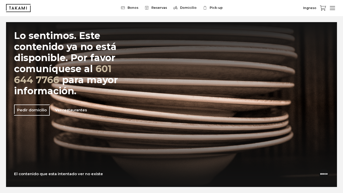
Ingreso (309, 8)
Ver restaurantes (71, 110)
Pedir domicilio (32, 110)
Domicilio (188, 8)
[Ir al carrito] (322, 8)
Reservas (159, 8)
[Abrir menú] (332, 8)
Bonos (133, 8)
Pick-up (216, 8)
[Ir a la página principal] (18, 8)
